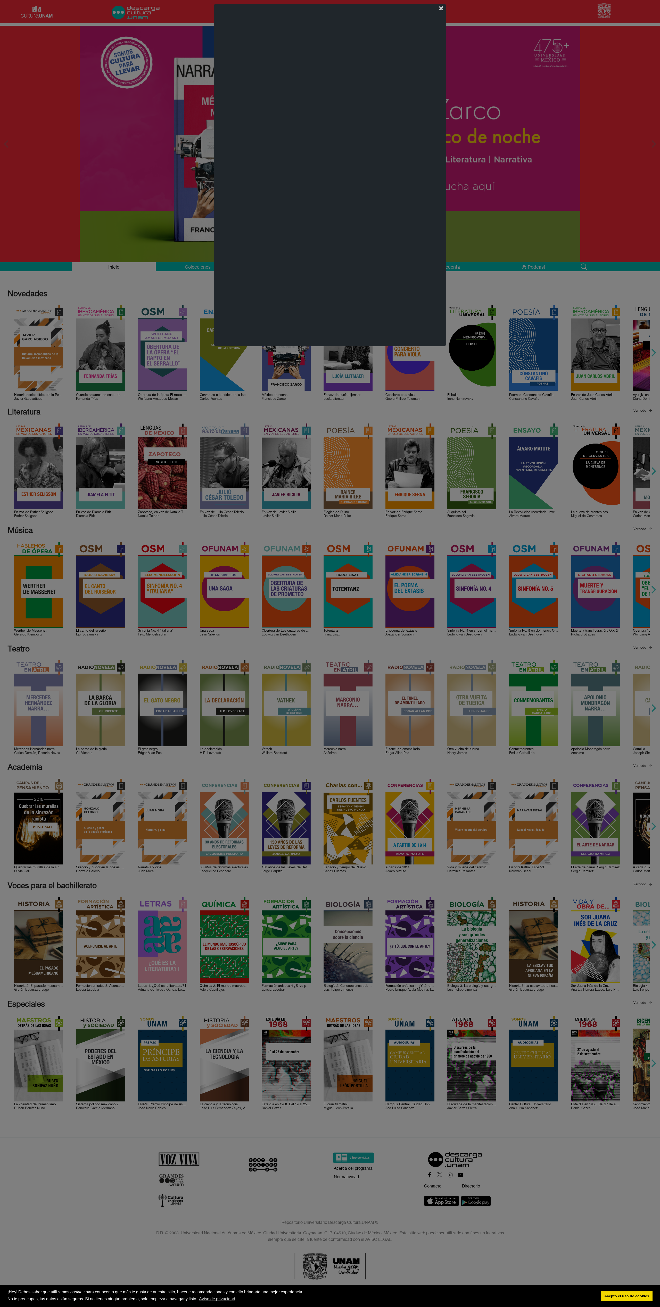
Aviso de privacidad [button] (217, 1299)
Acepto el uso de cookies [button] (626, 1296)
